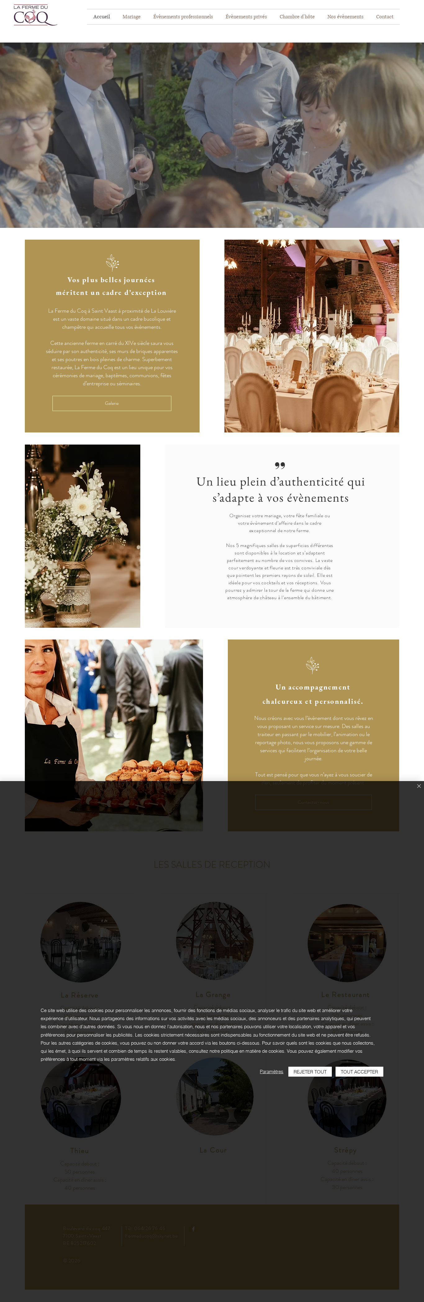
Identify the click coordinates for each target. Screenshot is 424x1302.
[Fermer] (419, 786)
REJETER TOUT (310, 1072)
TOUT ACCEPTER (359, 1072)
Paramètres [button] (271, 1071)
